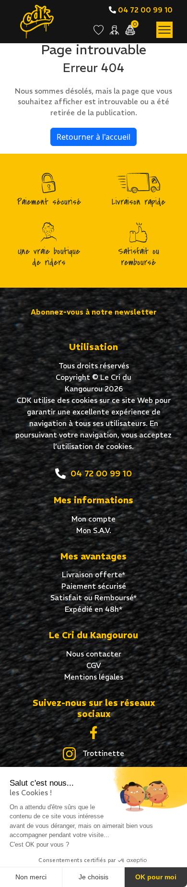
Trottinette (102, 753)
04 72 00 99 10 (144, 9)
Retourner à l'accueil (93, 137)
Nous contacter (93, 653)
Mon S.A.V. (93, 530)
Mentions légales (93, 676)
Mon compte (93, 518)
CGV (93, 665)
